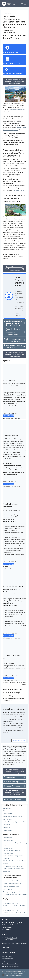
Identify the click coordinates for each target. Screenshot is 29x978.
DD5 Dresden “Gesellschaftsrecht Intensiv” (13, 862)
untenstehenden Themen (17, 110)
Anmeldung (8, 81)
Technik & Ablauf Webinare (10, 964)
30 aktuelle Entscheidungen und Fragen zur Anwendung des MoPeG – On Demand (14, 868)
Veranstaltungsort (18, 81)
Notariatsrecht (7, 838)
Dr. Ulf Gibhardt (9, 380)
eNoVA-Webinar (8, 889)
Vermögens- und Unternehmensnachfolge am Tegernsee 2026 (12, 850)
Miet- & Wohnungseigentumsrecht (14, 822)
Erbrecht (5, 811)
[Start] (3, 13)
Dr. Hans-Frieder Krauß (13, 586)
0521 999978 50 (12, 938)
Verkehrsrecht (7, 830)
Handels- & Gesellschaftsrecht (12, 816)
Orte (3, 961)
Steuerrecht (6, 827)
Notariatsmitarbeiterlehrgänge (13, 881)
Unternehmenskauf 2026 (11, 886)
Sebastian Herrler (10, 435)
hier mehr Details (18, 190)
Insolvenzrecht (7, 819)
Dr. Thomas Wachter (11, 655)
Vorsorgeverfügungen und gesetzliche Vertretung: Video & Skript (15, 893)
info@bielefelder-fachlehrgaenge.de (16, 943)
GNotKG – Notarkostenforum (12, 883)
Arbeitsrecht (7, 808)
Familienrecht (7, 814)
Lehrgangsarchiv (7, 956)
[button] (3, 975)
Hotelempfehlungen (14, 83)
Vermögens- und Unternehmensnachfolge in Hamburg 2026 (15, 842)
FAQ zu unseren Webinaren (10, 966)
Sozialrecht (6, 825)
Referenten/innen (7, 959)
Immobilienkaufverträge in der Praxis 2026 (12, 857)
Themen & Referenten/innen (14, 79)
